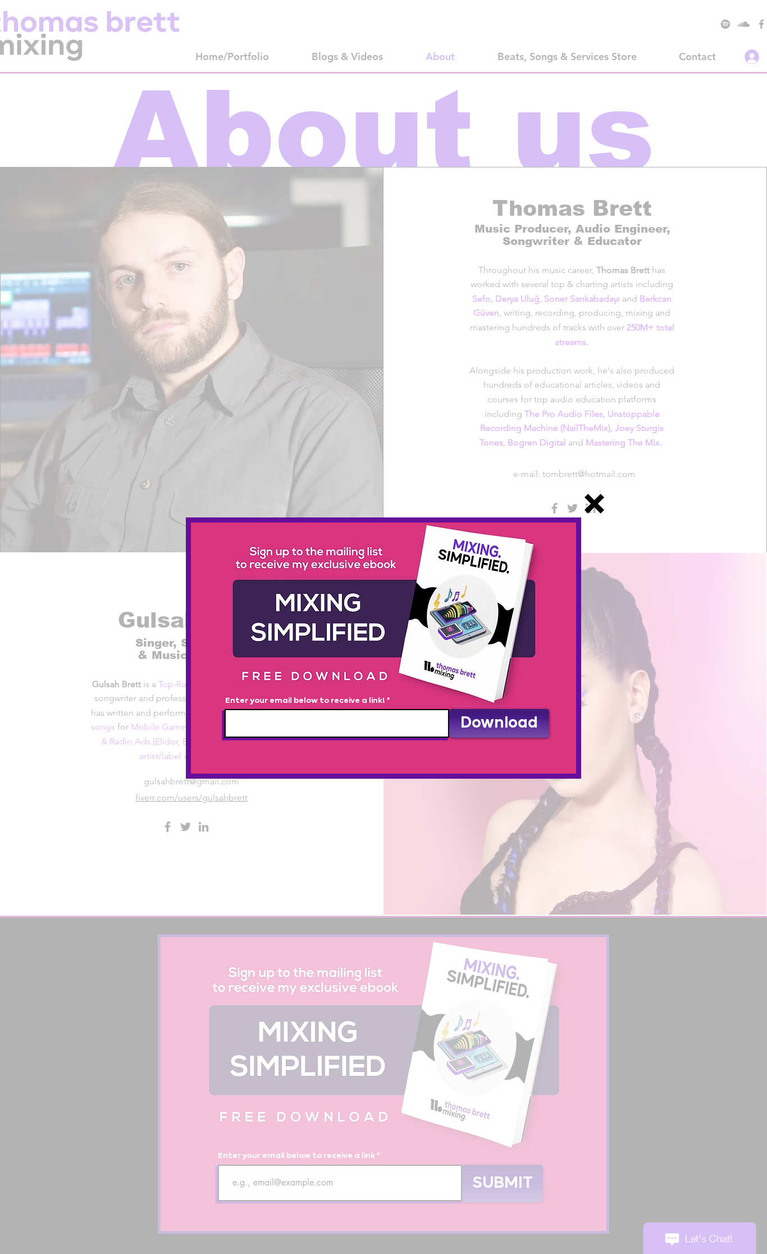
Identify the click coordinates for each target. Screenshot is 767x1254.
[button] (594, 504)
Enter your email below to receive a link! (305, 701)
